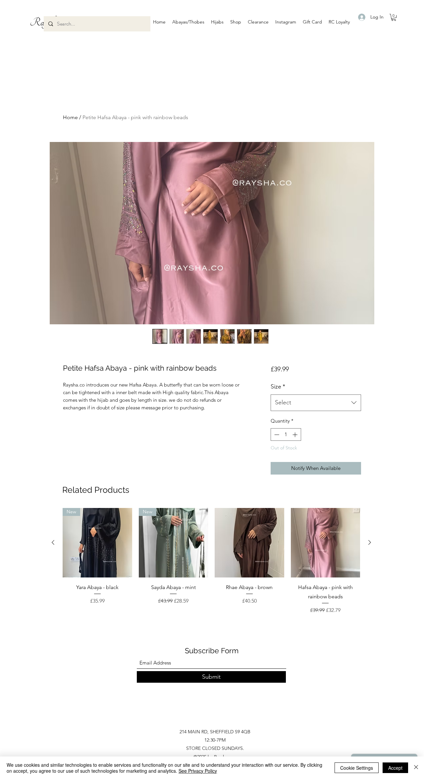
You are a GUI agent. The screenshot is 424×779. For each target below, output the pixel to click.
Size (278, 386)
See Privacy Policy (198, 770)
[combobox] (316, 402)
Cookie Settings (356, 767)
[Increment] (295, 435)
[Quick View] (249, 542)
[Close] (416, 768)
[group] (211, 561)
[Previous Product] (53, 542)
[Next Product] (370, 542)
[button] (188, 21)
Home (70, 117)
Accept (395, 767)
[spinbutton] (285, 435)
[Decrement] (276, 435)
